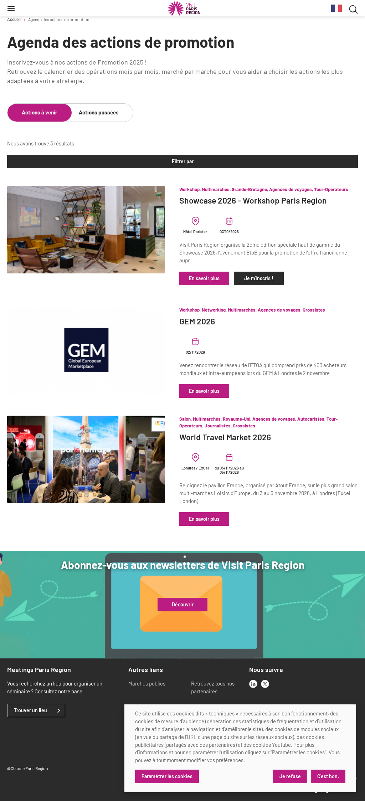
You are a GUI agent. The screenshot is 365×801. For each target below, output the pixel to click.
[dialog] (240, 748)
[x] (265, 684)
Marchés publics (146, 683)
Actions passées (99, 112)
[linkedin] (253, 684)
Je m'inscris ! (258, 278)
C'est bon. (328, 776)
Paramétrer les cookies (167, 776)
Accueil (14, 19)
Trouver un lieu (30, 710)
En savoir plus (204, 278)
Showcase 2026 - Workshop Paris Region (253, 200)
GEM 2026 (197, 321)
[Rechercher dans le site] (353, 8)
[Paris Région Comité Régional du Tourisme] (184, 8)
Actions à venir (39, 112)
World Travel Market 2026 (225, 437)
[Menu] (11, 8)
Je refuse (290, 776)
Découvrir (183, 604)
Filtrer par (183, 161)
